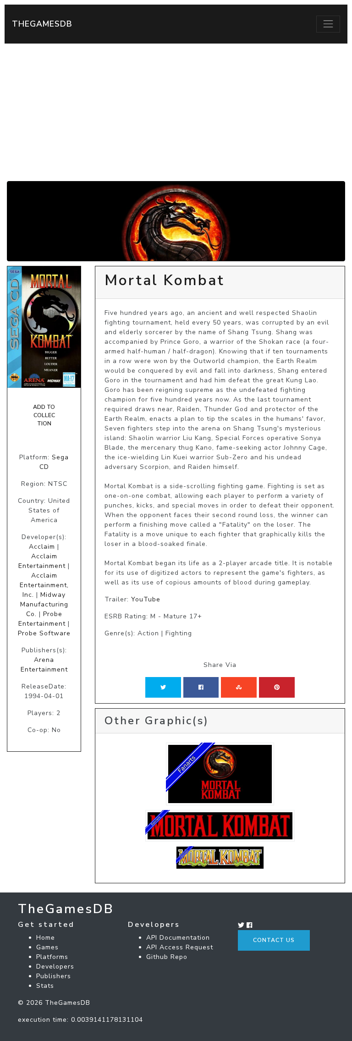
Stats (45, 985)
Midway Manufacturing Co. (44, 604)
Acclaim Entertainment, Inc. (44, 585)
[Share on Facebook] (201, 687)
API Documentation (178, 937)
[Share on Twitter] (163, 687)
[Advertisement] (176, 112)
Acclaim (42, 546)
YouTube (145, 599)
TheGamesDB (42, 23)
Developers (55, 966)
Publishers (53, 976)
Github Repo (166, 957)
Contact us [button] (274, 940)
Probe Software (44, 633)
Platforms (52, 957)
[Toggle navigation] (328, 24)
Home (45, 937)
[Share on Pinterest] (277, 687)
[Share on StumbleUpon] (239, 687)
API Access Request (179, 947)
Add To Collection (44, 415)
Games (47, 947)
